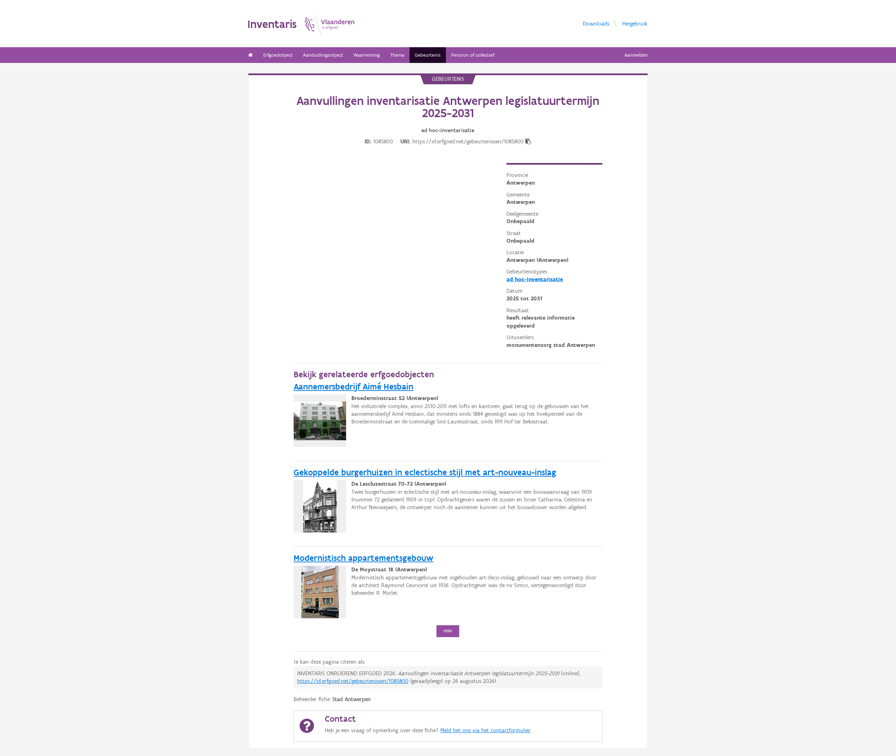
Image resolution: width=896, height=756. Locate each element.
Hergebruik (635, 23)
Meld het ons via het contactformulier (485, 730)
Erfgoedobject (278, 55)
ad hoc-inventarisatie (534, 279)
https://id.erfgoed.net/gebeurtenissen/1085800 (352, 681)
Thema (397, 55)
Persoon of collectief (472, 55)
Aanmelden (636, 55)
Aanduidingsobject (323, 55)
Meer (447, 631)
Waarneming (367, 55)
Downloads (596, 23)
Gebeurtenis (428, 55)
